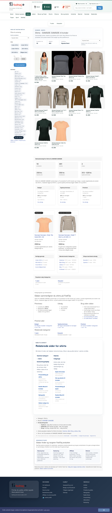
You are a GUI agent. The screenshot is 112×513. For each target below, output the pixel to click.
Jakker (34, 14)
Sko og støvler (65, 14)
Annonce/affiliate (74, 435)
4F (16, 72)
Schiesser (19, 121)
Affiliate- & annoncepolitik (49, 495)
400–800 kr (15, 52)
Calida (18, 80)
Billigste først (23, 52)
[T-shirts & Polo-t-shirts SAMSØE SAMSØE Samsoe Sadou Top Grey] (44, 63)
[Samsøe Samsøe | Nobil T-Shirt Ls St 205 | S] (95, 63)
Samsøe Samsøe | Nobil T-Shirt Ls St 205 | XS (41, 111)
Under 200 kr (15, 45)
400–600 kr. (38, 262)
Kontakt (44, 487)
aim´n (18, 75)
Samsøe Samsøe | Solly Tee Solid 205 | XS (59, 143)
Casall (17, 81)
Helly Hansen (20, 93)
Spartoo (85, 262)
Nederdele (94, 14)
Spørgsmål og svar (68, 485)
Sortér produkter (14, 35)
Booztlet (85, 260)
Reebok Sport (20, 116)
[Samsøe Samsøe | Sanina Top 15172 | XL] (78, 63)
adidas (18, 73)
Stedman (19, 127)
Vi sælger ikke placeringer (84, 435)
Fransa (18, 88)
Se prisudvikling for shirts (91, 316)
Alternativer (86, 500)
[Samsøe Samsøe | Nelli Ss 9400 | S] (95, 97)
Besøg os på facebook (69, 487)
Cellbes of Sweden (21, 83)
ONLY (18, 109)
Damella (18, 86)
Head (17, 91)
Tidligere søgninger (68, 490)
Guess (18, 90)
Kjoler (11, 14)
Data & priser (66, 435)
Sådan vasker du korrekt (46, 468)
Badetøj (23, 17)
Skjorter (80, 14)
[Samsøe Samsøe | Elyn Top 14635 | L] (61, 63)
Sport (17, 17)
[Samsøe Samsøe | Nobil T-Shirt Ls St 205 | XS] (44, 97)
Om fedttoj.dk (46, 485)
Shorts (50, 14)
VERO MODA (19, 136)
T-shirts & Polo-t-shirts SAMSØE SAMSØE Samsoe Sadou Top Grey (41, 78)
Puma (18, 114)
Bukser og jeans (19, 14)
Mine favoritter (82, 3)
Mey (17, 106)
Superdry (19, 129)
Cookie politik (48, 497)
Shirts (28, 14)
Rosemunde (19, 119)
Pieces (18, 113)
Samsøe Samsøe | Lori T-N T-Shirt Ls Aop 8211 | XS (59, 111)
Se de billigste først (40, 267)
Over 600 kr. (38, 264)
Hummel (18, 95)
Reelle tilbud (86, 495)
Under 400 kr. (39, 260)
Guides (85, 487)
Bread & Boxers (20, 78)
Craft (17, 85)
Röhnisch (18, 118)
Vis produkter (20, 65)
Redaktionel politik (47, 492)
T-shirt (52, 23)
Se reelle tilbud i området (90, 318)
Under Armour (20, 134)
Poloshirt (59, 23)
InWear (18, 98)
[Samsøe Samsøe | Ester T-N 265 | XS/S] (78, 97)
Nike (17, 108)
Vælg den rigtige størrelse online (76, 467)
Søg (99, 8)
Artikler (85, 485)
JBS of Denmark (20, 99)
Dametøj (86, 14)
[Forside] (16, 4)
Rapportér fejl (93, 435)
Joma (17, 101)
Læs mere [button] (47, 510)
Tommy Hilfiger (20, 131)
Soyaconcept (19, 126)
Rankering (86, 502)
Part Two (18, 111)
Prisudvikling (86, 497)
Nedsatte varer (95, 3)
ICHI (17, 96)
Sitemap (65, 492)
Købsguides (86, 492)
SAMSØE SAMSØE (48, 420)
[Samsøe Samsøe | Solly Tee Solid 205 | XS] (61, 130)
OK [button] (104, 510)
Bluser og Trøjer (42, 14)
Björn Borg (19, 76)
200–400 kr (25, 48)
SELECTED (19, 123)
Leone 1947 (19, 104)
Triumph (18, 132)
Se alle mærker (18, 137)
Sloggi (18, 124)
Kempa (18, 103)
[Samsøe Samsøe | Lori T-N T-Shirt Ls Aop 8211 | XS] (61, 97)
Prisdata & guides (88, 490)
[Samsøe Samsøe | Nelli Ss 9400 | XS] (44, 130)
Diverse (57, 14)
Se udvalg (40, 202)
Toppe (12, 17)
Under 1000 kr (15, 48)
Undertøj (73, 14)
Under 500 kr (24, 45)
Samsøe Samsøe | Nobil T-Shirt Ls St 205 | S (92, 77)
